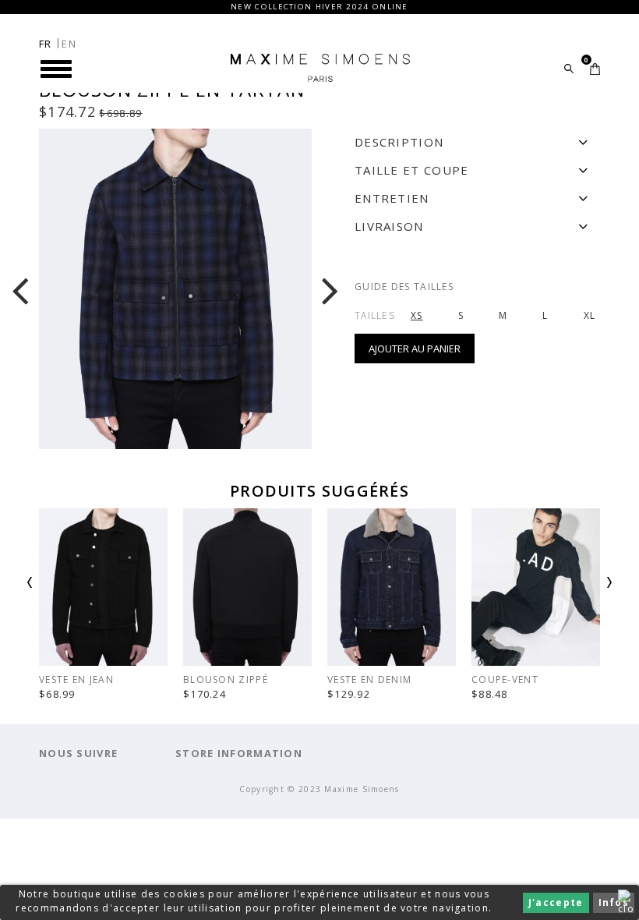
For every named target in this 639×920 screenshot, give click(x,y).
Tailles (375, 315)
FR (45, 43)
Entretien (392, 198)
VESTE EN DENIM (369, 679)
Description (399, 142)
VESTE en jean (76, 679)
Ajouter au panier (415, 348)
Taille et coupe (412, 170)
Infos (614, 902)
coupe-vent (504, 679)
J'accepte (556, 902)
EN (69, 43)
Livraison (389, 226)
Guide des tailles (404, 286)
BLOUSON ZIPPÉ (225, 679)
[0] (595, 69)
